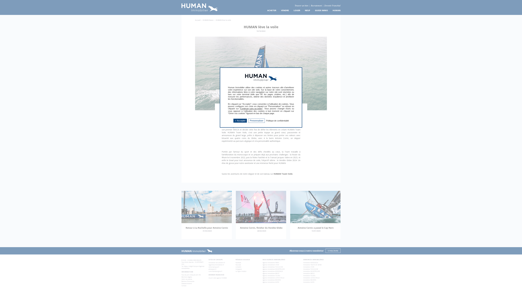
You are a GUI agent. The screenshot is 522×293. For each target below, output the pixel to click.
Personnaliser (256, 121)
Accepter (241, 121)
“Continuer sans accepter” (251, 108)
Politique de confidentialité (277, 121)
